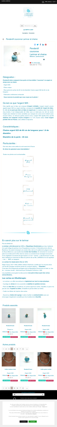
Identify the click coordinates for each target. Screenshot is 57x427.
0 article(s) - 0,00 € (51, 1)
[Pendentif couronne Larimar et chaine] (23, 56)
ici (12, 243)
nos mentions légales (31, 413)
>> (27, 349)
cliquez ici (44, 406)
